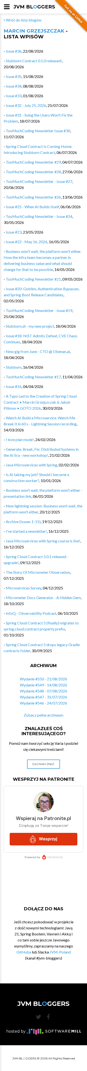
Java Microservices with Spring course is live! (43, 541)
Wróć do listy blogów (23, 20)
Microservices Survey (23, 588)
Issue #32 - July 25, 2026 (26, 105)
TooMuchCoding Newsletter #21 (33, 279)
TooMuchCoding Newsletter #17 (33, 376)
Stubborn (14, 367)
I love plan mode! (20, 439)
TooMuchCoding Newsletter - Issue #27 (39, 181)
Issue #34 (14, 86)
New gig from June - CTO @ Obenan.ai (38, 351)
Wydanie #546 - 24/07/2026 (43, 703)
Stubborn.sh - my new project (30, 326)
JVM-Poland (60, 952)
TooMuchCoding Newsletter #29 (33, 162)
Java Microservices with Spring (31, 465)
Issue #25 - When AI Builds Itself (32, 206)
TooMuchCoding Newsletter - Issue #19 (39, 310)
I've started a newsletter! (26, 531)
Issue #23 (14, 232)
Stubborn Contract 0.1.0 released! (34, 60)
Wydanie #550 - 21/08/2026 (43, 679)
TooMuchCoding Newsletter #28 (33, 171)
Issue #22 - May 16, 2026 (26, 241)
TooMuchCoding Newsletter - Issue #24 (39, 216)
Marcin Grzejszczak (34, 31)
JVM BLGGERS (34, 7)
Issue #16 (14, 386)
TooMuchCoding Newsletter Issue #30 (38, 130)
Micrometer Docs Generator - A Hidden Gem (43, 597)
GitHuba (23, 952)
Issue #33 (14, 95)
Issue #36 (14, 51)
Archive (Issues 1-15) (23, 521)
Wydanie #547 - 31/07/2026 (43, 697)
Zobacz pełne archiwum (43, 715)
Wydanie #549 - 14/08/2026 (43, 685)
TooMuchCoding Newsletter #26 (33, 197)
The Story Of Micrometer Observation (38, 572)
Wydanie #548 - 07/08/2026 (43, 691)
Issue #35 (14, 76)
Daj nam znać (43, 764)
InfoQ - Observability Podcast (31, 613)
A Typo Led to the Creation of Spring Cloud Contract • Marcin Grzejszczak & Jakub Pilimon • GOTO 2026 (40, 402)
